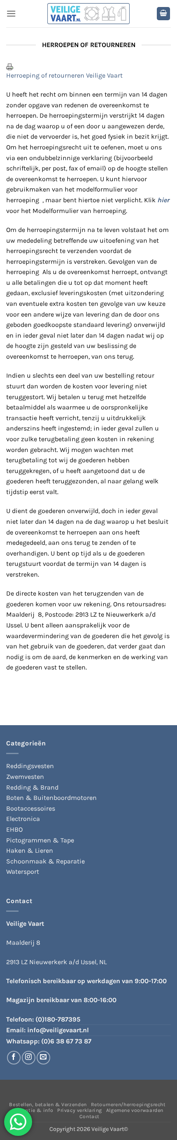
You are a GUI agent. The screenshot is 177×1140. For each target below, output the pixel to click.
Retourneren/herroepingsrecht (128, 1104)
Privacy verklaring (79, 1110)
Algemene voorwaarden (134, 1110)
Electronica (23, 819)
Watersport (22, 871)
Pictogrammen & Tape (40, 840)
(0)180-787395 (57, 1019)
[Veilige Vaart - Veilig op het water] (88, 14)
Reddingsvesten (30, 766)
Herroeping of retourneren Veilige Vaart (64, 75)
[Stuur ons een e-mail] (43, 1057)
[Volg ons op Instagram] (28, 1057)
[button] (11, 13)
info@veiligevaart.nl (58, 1030)
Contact (89, 1116)
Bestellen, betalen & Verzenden (47, 1104)
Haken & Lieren (29, 850)
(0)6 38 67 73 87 (66, 1041)
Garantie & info (33, 1110)
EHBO (14, 829)
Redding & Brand (32, 787)
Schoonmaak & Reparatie (45, 861)
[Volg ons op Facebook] (14, 1057)
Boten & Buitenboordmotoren (51, 798)
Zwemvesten (25, 776)
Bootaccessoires (30, 808)
